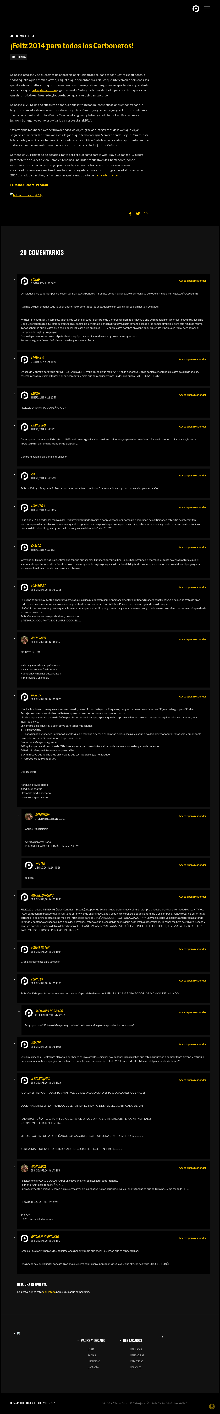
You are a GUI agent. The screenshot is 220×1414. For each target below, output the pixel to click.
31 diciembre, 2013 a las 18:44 (46, 951)
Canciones (136, 1348)
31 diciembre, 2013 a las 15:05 (46, 1046)
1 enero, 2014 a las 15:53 (43, 478)
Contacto (93, 1366)
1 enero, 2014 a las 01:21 (43, 549)
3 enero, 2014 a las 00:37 (44, 283)
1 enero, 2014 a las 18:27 (43, 429)
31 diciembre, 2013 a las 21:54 (50, 1015)
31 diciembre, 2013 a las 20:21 (46, 699)
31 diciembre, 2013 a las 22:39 (46, 589)
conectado (49, 1291)
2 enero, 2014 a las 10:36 (47, 867)
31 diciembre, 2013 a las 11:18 (45, 1170)
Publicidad (94, 1360)
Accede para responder (192, 280)
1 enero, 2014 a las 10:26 (43, 510)
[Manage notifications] (212, 1406)
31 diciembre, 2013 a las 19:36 (46, 899)
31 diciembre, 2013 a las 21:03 (50, 818)
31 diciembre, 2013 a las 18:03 (46, 983)
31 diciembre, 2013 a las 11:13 (45, 1240)
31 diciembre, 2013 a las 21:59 (46, 642)
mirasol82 (38, 585)
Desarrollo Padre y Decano (26, 1403)
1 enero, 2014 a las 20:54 (43, 397)
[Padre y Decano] (34, 12)
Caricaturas (137, 1354)
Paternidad (136, 1360)
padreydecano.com (44, 90)
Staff (91, 1348)
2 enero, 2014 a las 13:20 (43, 361)
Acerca (92, 1354)
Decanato (135, 1366)
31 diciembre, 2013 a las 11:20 (46, 1082)
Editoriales (19, 57)
